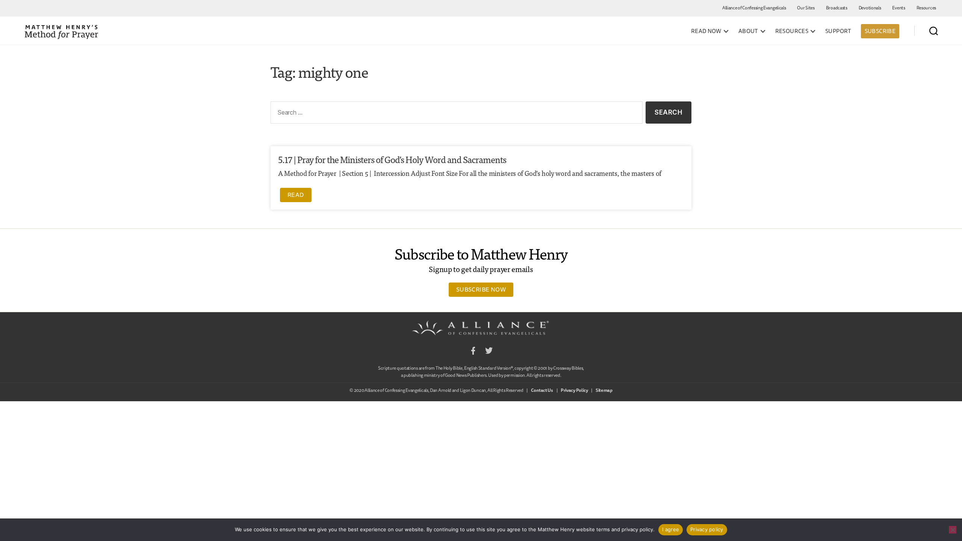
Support (838, 31)
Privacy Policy (574, 390)
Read (295, 194)
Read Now (706, 31)
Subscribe (880, 31)
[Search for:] (455, 114)
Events (898, 7)
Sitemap (604, 390)
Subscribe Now (481, 289)
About (748, 31)
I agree (670, 529)
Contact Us (542, 390)
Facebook (473, 352)
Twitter (489, 352)
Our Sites (805, 7)
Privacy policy (706, 529)
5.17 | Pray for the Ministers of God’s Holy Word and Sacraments (392, 159)
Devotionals (870, 7)
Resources (926, 7)
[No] (952, 529)
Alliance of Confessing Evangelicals (754, 7)
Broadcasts (836, 7)
